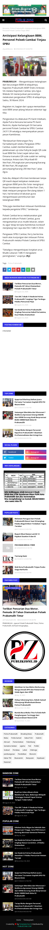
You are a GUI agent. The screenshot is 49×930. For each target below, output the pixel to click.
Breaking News (26, 734)
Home (18, 920)
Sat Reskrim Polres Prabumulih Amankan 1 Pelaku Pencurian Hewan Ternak (30, 855)
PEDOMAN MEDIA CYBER (25, 545)
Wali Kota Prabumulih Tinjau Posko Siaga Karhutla (30, 568)
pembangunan (9, 754)
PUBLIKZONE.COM (24, 926)
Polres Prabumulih (17, 28)
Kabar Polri (29, 738)
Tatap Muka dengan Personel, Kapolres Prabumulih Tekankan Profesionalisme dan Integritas (28, 432)
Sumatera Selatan (10, 746)
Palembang (31, 742)
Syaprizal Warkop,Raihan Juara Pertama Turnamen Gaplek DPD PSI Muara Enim (30, 402)
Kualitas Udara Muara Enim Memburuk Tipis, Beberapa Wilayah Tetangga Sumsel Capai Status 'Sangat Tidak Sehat (30, 796)
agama (22, 746)
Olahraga (33, 750)
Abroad (7, 742)
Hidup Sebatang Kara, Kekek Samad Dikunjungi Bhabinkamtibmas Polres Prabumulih (30, 702)
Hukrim (38, 738)
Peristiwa (16, 750)
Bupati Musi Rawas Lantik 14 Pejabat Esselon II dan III (27, 535)
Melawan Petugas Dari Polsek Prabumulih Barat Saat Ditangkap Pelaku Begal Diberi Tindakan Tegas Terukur (30, 522)
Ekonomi (33, 754)
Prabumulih (39, 734)
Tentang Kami (21, 556)
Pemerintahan (18, 742)
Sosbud (7, 750)
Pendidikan (22, 754)
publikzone (8, 49)
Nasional (7, 762)
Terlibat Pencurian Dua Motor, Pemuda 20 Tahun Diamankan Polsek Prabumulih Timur (28, 286)
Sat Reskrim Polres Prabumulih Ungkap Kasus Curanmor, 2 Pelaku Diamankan (29, 842)
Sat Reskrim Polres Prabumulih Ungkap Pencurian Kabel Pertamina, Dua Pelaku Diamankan (30, 312)
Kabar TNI (7, 758)
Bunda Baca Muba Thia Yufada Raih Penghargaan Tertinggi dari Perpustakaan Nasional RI (30, 715)
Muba (6, 738)
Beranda (6, 28)
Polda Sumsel (16, 738)
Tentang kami (28, 920)
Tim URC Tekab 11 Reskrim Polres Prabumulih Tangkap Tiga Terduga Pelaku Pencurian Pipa (30, 299)
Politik (36, 746)
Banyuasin (30, 758)
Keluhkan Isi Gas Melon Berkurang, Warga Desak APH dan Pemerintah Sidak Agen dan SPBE (30, 689)
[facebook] (13, 452)
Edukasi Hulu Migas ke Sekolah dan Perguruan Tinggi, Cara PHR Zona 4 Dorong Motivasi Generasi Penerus (30, 830)
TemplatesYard (25, 924)
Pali (29, 746)
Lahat (25, 750)
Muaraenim (19, 758)
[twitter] (13, 457)
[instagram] (36, 452)
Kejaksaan (40, 758)
